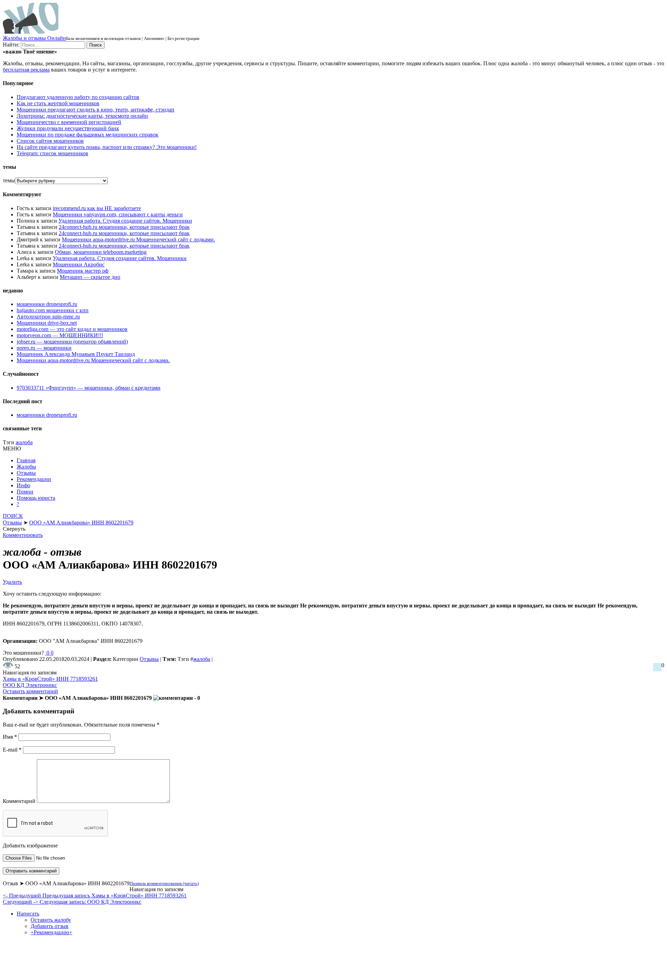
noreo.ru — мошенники (44, 348)
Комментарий (19, 801)
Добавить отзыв (49, 926)
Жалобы (26, 467)
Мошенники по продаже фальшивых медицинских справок (87, 135)
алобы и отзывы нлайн (34, 38)
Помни (25, 492)
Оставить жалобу (51, 920)
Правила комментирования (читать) (164, 883)
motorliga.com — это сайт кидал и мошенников (72, 329)
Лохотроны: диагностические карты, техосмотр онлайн (82, 116)
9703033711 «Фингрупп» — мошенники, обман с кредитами (88, 388)
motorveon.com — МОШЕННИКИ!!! (60, 335)
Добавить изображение (30, 845)
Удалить (12, 582)
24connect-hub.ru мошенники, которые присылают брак (124, 227)
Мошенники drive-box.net (47, 323)
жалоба (24, 442)
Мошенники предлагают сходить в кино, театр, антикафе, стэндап (95, 110)
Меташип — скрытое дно (90, 277)
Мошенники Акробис (79, 264)
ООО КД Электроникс (30, 685)
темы (9, 180)
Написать (28, 914)
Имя (10, 737)
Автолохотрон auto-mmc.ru (48, 317)
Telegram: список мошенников (52, 153)
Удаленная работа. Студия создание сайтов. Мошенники (125, 221)
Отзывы (26, 473)
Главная (26, 460)
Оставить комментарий (30, 691)
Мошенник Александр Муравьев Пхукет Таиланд (76, 354)
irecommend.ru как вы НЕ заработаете (97, 208)
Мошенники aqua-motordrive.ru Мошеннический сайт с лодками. (138, 239)
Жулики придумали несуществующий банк (68, 128)
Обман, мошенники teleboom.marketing (101, 252)
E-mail (12, 750)
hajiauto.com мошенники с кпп (53, 310)
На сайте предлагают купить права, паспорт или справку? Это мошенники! (107, 147)
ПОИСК (13, 516)
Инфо (23, 485)
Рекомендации (34, 479)
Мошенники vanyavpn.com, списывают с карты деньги (118, 214)
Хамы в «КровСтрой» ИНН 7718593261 (50, 679)
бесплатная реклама (26, 70)
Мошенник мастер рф (82, 271)
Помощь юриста (36, 498)
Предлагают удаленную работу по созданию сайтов (78, 97)
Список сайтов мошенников (50, 141)
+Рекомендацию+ (51, 932)
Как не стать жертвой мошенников (58, 103)
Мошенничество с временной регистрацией (69, 122)
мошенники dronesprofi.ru (47, 304)
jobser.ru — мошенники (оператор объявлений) (72, 342)
